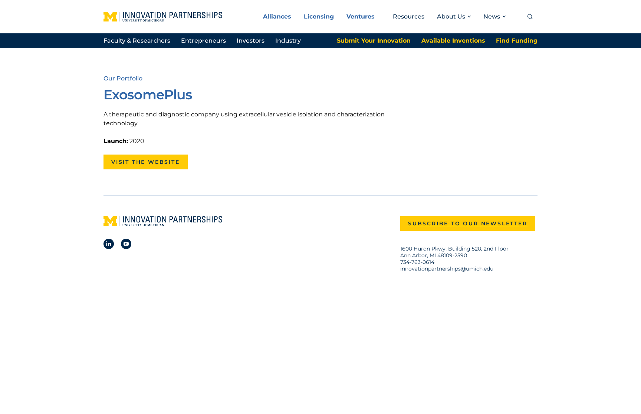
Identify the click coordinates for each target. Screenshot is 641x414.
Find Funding (517, 40)
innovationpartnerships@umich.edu (446, 268)
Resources (408, 16)
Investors (250, 40)
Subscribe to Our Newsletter (467, 223)
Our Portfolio (122, 78)
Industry (288, 40)
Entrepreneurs (203, 40)
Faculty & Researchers (136, 40)
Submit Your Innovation (374, 40)
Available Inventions (453, 40)
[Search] (530, 16)
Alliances (277, 16)
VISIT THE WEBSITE (145, 162)
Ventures (360, 16)
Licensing (319, 16)
